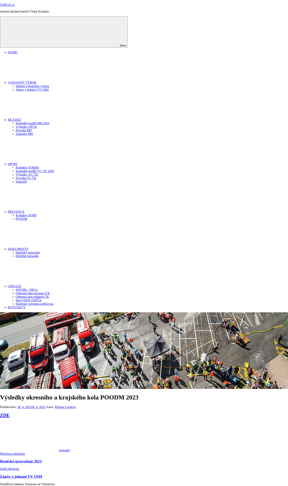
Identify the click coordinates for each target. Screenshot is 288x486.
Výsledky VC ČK (27, 174)
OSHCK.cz (7, 4)
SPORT (13, 164)
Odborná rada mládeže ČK (32, 296)
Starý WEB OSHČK (29, 300)
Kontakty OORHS (27, 167)
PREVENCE (16, 211)
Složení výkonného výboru (32, 86)
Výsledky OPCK (26, 126)
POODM (21, 218)
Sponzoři (21, 181)
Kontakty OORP (26, 215)
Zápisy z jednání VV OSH (32, 89)
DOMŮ (13, 52)
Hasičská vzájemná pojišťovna (34, 303)
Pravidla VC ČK (26, 178)
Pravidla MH (24, 130)
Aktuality (64, 450)
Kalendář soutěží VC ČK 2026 (35, 171)
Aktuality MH (24, 134)
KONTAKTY (17, 307)
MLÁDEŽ (14, 119)
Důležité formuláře (27, 256)
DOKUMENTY (18, 249)
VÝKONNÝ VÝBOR (22, 82)
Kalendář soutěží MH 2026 (32, 123)
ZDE (5, 415)
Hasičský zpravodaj (28, 252)
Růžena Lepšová (65, 407)
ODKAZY (15, 286)
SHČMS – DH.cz (27, 289)
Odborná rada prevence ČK (33, 293)
